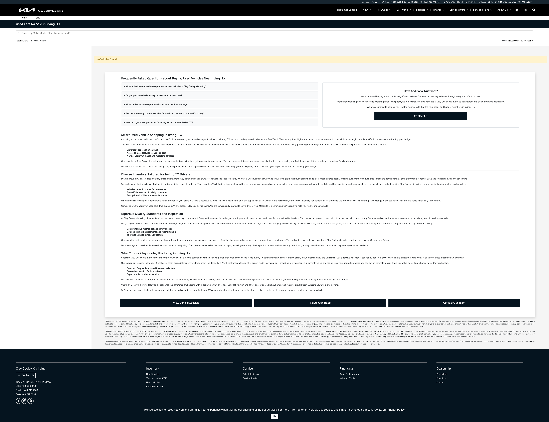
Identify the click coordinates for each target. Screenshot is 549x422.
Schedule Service (251, 374)
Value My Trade (347, 378)
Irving (24, 17)
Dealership (443, 368)
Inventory (152, 368)
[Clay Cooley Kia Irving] (40, 10)
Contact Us (420, 116)
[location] (444, 2)
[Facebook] (19, 401)
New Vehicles (152, 374)
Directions (441, 378)
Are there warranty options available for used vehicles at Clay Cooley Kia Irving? (165, 113)
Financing (346, 368)
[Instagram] (25, 401)
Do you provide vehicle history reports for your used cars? (154, 95)
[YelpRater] (31, 401)
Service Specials (250, 378)
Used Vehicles (153, 382)
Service (248, 368)
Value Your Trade (320, 302)
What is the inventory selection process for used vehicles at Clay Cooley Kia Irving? (166, 86)
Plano (37, 17)
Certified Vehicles (154, 386)
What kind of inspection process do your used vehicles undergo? (157, 104)
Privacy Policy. (396, 409)
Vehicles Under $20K (156, 378)
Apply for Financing (349, 374)
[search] (533, 10)
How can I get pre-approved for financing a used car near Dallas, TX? (159, 122)
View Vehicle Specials (186, 302)
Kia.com (440, 382)
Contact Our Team (454, 302)
